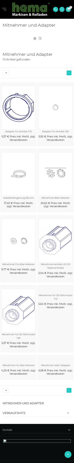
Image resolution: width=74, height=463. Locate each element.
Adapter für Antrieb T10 (18, 131)
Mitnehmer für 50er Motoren (18, 365)
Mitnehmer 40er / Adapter (55, 365)
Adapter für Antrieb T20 (55, 131)
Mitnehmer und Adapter (23, 403)
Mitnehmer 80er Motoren (55, 197)
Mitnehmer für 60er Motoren (18, 264)
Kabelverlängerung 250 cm (18, 197)
